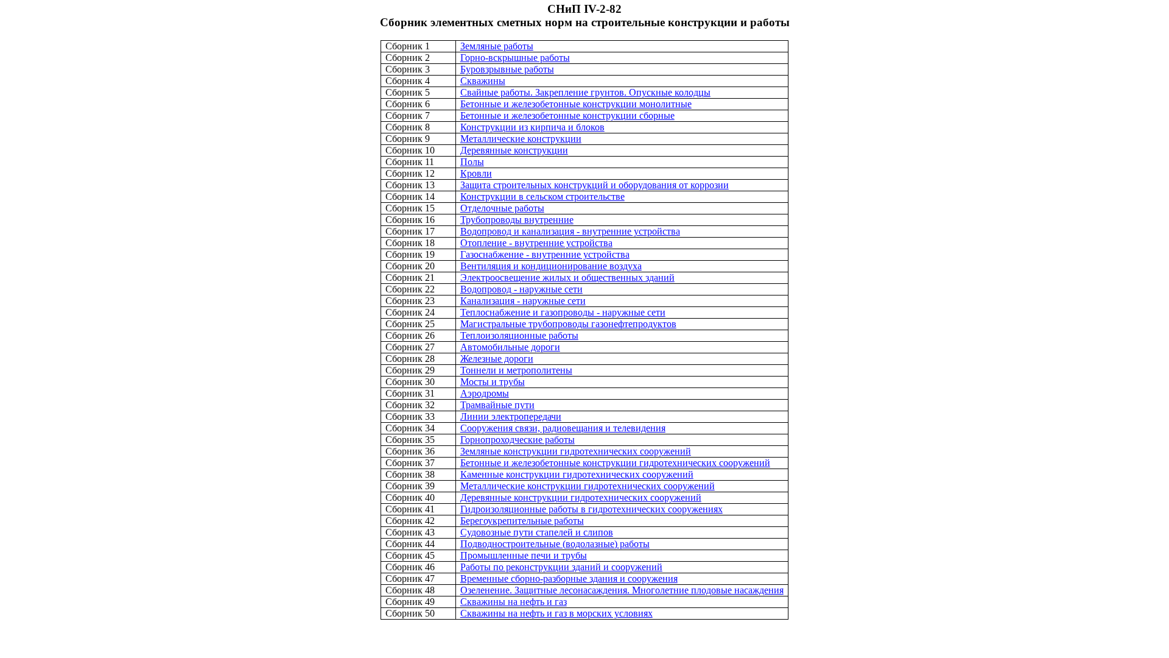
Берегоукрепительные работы (522, 520)
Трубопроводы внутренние (517, 219)
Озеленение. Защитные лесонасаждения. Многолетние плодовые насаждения (622, 590)
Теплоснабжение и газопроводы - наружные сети (562, 312)
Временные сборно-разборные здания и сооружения (569, 578)
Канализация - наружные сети (523, 300)
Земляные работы (496, 46)
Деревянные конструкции (514, 150)
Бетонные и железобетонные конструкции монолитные (576, 104)
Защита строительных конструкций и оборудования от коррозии (594, 185)
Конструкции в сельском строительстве (542, 196)
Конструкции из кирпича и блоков (532, 127)
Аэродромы (484, 393)
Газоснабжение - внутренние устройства (545, 254)
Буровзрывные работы (507, 69)
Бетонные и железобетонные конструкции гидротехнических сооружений (615, 463)
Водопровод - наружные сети (521, 289)
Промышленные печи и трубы (523, 555)
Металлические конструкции (520, 138)
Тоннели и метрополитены (516, 370)
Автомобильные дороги (510, 347)
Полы (472, 162)
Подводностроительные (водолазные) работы (555, 544)
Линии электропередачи (510, 416)
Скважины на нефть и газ (513, 601)
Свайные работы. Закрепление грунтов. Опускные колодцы (585, 92)
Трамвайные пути (497, 405)
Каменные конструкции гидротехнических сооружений (576, 474)
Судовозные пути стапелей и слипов (536, 532)
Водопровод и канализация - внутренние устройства (570, 231)
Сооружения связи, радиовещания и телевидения (562, 428)
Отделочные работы (502, 208)
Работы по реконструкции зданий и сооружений (561, 567)
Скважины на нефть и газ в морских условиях (556, 613)
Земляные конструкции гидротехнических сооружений (575, 451)
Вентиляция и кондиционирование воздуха (551, 266)
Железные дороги (496, 358)
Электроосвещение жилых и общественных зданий (567, 277)
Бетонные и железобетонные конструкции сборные (567, 115)
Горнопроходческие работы (517, 439)
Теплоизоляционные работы (519, 335)
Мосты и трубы (492, 382)
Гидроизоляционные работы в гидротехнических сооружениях (591, 509)
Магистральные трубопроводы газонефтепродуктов (568, 324)
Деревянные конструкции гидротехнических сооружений (580, 497)
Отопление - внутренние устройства (536, 243)
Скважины (482, 81)
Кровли (476, 173)
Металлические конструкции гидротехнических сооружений (587, 486)
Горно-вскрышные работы (515, 57)
